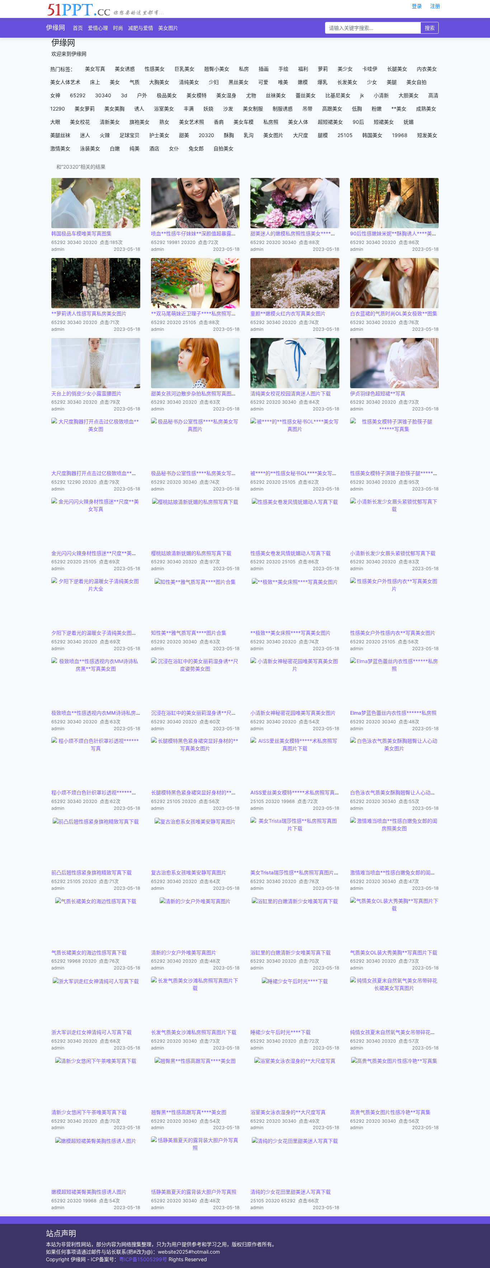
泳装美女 (90, 148)
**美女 (398, 108)
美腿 (392, 82)
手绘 (283, 69)
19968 (399, 135)
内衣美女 (427, 69)
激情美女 (60, 148)
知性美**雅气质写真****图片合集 (188, 633)
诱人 (139, 108)
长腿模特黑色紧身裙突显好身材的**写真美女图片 (206, 792)
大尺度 (300, 135)
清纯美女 (189, 82)
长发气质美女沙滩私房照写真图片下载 (193, 1032)
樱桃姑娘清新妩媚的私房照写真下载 (191, 553)
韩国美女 (372, 135)
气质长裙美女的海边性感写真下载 (89, 952)
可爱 (263, 82)
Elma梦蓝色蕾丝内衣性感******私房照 (393, 713)
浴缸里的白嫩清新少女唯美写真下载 (290, 952)
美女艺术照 (191, 122)
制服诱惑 (283, 108)
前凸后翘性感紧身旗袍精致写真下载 (91, 872)
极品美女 (167, 95)
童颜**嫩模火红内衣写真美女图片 (288, 313)
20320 (206, 135)
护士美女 (159, 135)
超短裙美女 (330, 122)
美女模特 (197, 95)
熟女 (164, 122)
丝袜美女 (276, 95)
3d (124, 95)
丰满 (189, 108)
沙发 (228, 108)
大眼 (55, 122)
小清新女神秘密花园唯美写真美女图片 (293, 713)
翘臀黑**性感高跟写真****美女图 (188, 1112)
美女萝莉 (85, 108)
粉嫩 (377, 108)
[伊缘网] (105, 8)
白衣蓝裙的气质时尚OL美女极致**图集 (393, 313)
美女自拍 (416, 82)
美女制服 (253, 108)
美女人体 (298, 122)
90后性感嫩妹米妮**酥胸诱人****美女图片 (398, 233)
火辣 (105, 135)
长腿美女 (397, 69)
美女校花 (80, 122)
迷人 (85, 135)
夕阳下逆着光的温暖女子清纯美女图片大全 (99, 633)
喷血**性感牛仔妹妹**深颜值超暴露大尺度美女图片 (209, 233)
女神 (55, 95)
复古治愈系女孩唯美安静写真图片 (188, 872)
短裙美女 (384, 122)
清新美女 (110, 122)
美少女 (345, 69)
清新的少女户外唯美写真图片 (183, 952)
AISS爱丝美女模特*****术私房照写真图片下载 (302, 792)
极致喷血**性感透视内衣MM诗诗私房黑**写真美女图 (111, 713)
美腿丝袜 (60, 135)
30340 (103, 95)
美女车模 (244, 122)
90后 (358, 122)
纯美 (134, 148)
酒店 (154, 148)
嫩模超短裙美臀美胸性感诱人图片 (89, 1192)
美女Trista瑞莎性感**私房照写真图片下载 (297, 872)
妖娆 (208, 108)
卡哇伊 (369, 69)
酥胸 (229, 135)
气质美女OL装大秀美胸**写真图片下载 (393, 952)
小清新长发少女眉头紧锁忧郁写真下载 (392, 553)
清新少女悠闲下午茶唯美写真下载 (89, 1112)
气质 (134, 82)
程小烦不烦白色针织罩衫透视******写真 (96, 792)
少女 (372, 82)
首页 (78, 28)
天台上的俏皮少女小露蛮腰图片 (86, 393)
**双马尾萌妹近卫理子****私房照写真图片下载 (203, 313)
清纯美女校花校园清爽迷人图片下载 (290, 393)
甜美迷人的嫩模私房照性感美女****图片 (295, 233)
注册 (435, 6)
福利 (303, 69)
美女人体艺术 (65, 82)
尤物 (251, 95)
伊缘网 (55, 27)
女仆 (174, 148)
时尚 (118, 28)
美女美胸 (114, 108)
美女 (115, 82)
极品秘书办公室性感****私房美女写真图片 (198, 473)
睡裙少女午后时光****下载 (280, 1032)
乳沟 (249, 135)
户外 (142, 95)
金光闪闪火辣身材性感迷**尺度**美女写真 (99, 553)
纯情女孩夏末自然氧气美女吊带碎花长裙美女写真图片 (410, 1032)
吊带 (307, 108)
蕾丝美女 (306, 95)
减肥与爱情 (140, 28)
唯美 (283, 82)
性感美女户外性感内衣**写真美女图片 (392, 633)
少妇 (214, 82)
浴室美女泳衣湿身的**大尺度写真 (288, 1112)
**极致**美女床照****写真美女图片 (290, 633)
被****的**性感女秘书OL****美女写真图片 (298, 473)
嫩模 (303, 82)
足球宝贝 (129, 135)
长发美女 (347, 82)
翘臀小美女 (216, 69)
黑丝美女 (238, 82)
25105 (345, 135)
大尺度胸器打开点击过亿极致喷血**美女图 (99, 473)
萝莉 (323, 69)
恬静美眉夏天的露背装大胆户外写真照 (193, 1192)
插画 (264, 69)
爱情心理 (98, 28)
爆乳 (322, 82)
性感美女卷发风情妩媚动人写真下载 (290, 553)
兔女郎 (196, 148)
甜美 (184, 135)
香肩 (219, 122)
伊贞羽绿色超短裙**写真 (377, 393)
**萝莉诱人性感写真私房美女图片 (89, 313)
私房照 (270, 122)
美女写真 (95, 69)
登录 (417, 6)
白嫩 (115, 148)
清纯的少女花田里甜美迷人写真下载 (290, 1192)
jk (362, 95)
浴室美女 (164, 108)
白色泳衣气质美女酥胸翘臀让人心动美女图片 (400, 792)
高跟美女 (332, 108)
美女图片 (168, 28)
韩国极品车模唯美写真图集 (81, 233)
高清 (433, 95)
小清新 (381, 95)
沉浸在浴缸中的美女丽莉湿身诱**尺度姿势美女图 (206, 713)
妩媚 (409, 122)
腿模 (323, 135)
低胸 (357, 108)
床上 (95, 82)
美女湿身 (226, 95)
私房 (244, 69)
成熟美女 (426, 108)
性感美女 (155, 69)
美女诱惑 (125, 69)
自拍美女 (223, 148)
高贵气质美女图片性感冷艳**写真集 (390, 1112)
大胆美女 (409, 95)
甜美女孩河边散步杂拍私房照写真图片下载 (198, 393)
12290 (57, 108)
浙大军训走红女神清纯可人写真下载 (91, 1032)
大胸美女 (159, 82)
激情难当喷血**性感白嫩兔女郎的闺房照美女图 (403, 872)
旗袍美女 (139, 122)
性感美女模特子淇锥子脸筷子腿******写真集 (400, 473)
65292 (77, 95)
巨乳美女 (184, 69)
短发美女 (427, 135)
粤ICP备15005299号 (143, 1259)
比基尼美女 (337, 95)
